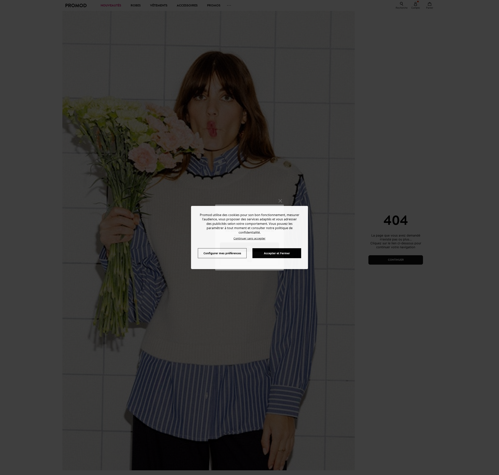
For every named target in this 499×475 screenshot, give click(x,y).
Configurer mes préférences (222, 253)
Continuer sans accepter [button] (249, 238)
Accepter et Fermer (277, 253)
